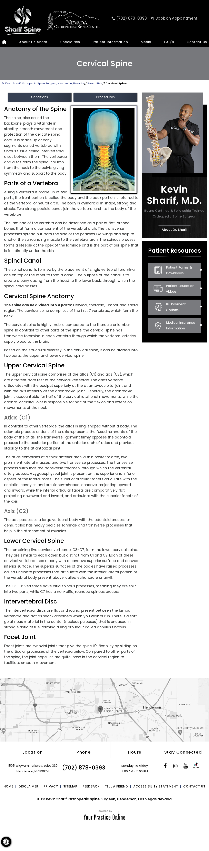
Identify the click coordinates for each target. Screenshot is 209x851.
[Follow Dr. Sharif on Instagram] (175, 766)
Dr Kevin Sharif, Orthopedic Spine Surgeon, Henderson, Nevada (43, 83)
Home (8, 786)
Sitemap (70, 786)
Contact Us (197, 42)
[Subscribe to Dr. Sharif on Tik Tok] (196, 766)
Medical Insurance (180, 325)
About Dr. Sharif (33, 42)
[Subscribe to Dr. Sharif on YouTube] (186, 766)
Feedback (91, 786)
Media (146, 42)
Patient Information (110, 42)
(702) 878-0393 (131, 18)
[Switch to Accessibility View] (6, 842)
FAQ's (169, 42)
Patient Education (180, 288)
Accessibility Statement (155, 786)
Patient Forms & (179, 270)
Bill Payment (176, 307)
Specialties (70, 42)
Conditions (39, 97)
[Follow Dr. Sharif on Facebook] (165, 766)
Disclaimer (28, 786)
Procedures (105, 97)
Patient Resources (174, 251)
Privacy (51, 786)
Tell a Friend (116, 786)
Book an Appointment (176, 18)
